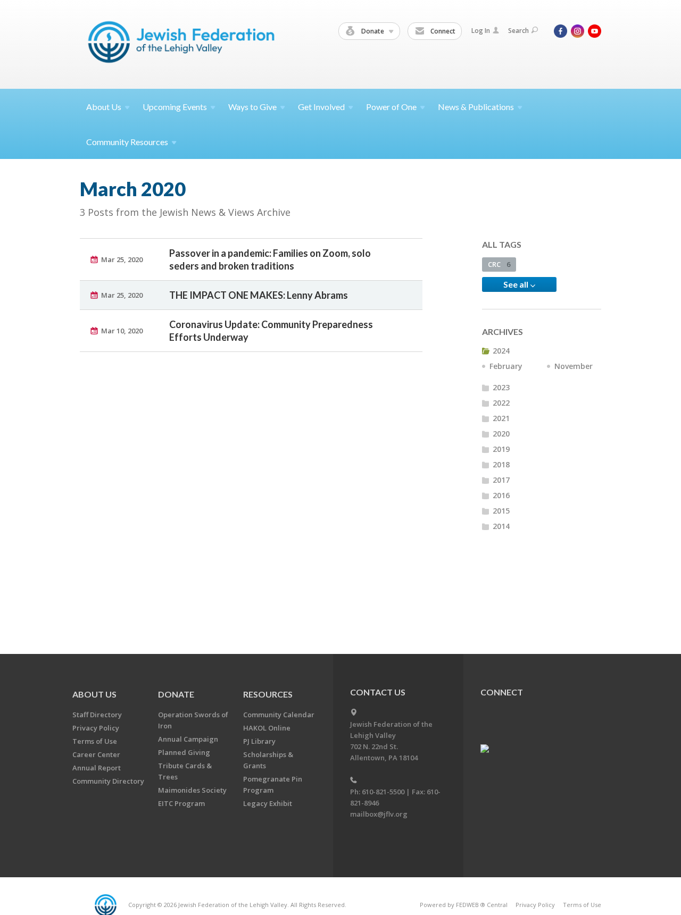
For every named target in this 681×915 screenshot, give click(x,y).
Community (127, 142)
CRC (499, 264)
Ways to (252, 107)
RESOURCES (268, 694)
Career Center (96, 754)
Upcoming (175, 107)
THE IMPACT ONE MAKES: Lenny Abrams (258, 295)
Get (321, 107)
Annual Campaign (188, 739)
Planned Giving (184, 752)
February (505, 366)
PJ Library (259, 741)
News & (476, 107)
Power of (391, 107)
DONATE (176, 694)
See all (516, 284)
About (103, 107)
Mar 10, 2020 (122, 330)
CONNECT (501, 692)
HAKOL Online (266, 728)
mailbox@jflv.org (379, 814)
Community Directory (108, 781)
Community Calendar (278, 714)
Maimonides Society (192, 790)
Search (518, 30)
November (573, 366)
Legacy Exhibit (267, 803)
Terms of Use (94, 741)
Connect (442, 31)
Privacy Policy (95, 728)
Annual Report (96, 768)
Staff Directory (97, 714)
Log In (480, 30)
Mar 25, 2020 (122, 259)
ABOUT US (94, 694)
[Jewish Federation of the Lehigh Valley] (184, 44)
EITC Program (181, 803)
